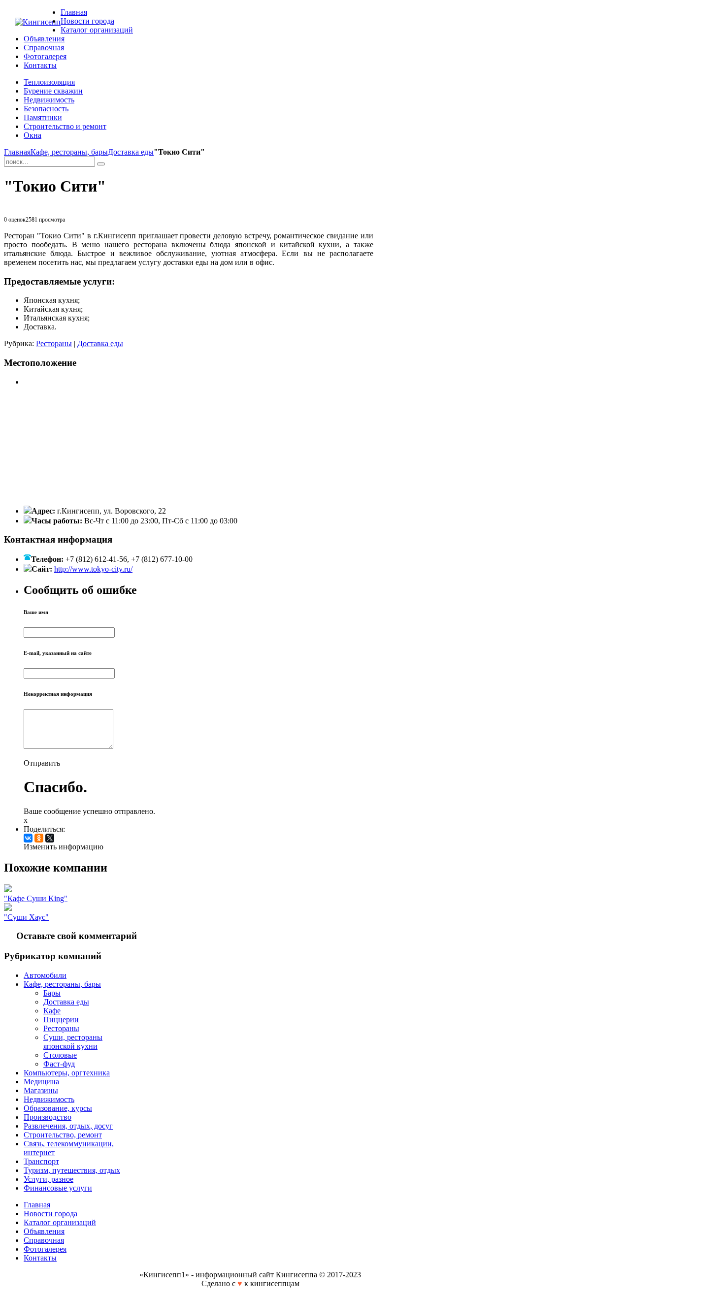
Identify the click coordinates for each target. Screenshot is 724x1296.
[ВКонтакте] (28, 838)
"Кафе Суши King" (35, 898)
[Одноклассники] (38, 838)
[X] (49, 838)
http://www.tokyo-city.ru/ (93, 569)
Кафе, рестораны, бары (69, 152)
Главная (17, 152)
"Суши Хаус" (26, 917)
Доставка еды (131, 152)
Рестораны (54, 343)
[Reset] (101, 163)
